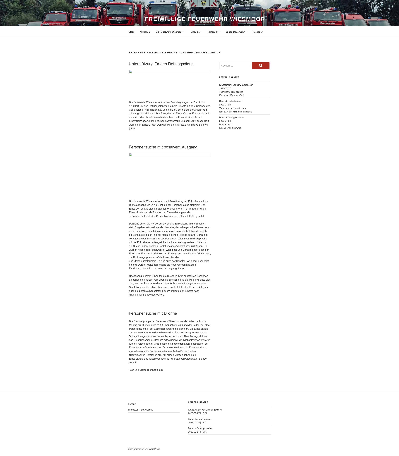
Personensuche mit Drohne (153, 313)
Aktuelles (145, 31)
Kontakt (132, 403)
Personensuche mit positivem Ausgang (163, 147)
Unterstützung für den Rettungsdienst (162, 63)
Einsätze (195, 31)
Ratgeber (257, 31)
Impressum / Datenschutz (140, 409)
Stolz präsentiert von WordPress (144, 448)
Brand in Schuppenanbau (231, 117)
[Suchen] (260, 65)
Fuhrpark (213, 31)
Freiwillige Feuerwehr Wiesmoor (205, 19)
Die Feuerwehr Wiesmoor (169, 31)
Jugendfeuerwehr (235, 31)
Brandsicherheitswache (230, 101)
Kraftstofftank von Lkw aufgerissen (236, 84)
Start (131, 31)
